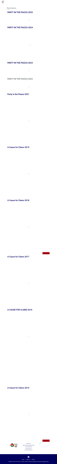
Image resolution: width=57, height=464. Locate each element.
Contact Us (28, 459)
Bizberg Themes (46, 461)
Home (23, 459)
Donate (33, 459)
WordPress (35, 461)
